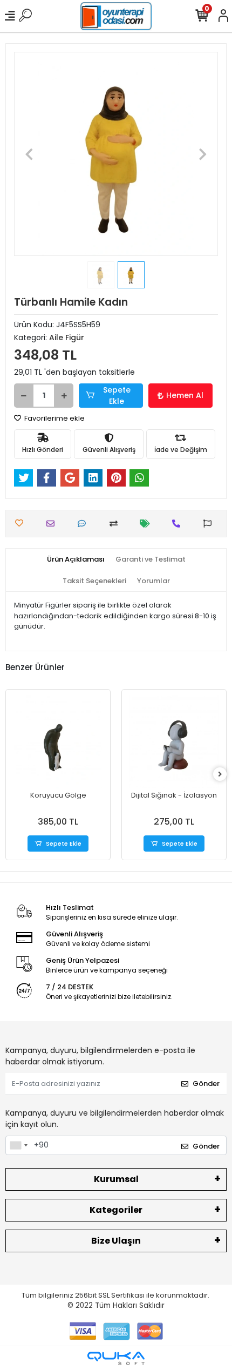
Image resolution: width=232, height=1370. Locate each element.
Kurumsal (116, 1179)
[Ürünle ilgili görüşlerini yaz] (84, 523)
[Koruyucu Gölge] (58, 741)
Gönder (206, 1083)
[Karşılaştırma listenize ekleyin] (116, 523)
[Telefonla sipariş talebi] (178, 523)
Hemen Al (184, 395)
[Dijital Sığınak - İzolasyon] (174, 741)
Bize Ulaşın (116, 1240)
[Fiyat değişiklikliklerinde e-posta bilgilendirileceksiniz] (147, 523)
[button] (29, 154)
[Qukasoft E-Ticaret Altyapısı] (116, 1358)
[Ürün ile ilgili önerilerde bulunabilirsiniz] (210, 523)
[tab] (76, 559)
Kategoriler (116, 1210)
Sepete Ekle (117, 395)
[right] (220, 775)
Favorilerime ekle (54, 418)
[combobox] (18, 1145)
